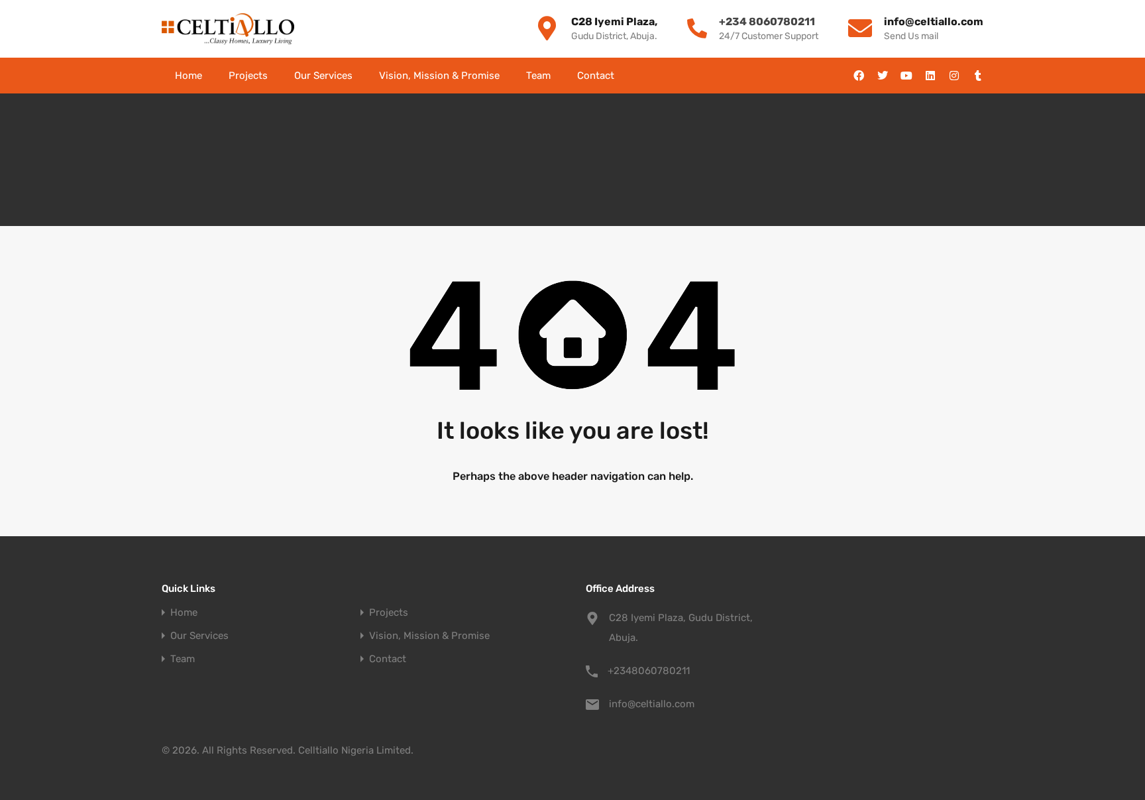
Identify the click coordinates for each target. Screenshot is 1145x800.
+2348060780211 (649, 671)
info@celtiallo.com (651, 704)
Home (188, 76)
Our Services (323, 76)
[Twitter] (882, 75)
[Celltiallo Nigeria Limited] (228, 28)
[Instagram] (954, 75)
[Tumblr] (978, 75)
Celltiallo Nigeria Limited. (355, 750)
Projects (248, 76)
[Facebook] (858, 75)
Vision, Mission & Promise (439, 76)
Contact (595, 76)
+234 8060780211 (767, 21)
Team (538, 76)
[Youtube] (906, 75)
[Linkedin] (930, 75)
